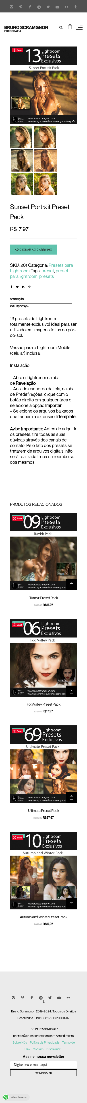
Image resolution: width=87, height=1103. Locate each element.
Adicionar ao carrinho (33, 249)
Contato (38, 1049)
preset (47, 270)
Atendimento (65, 1036)
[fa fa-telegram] (40, 7)
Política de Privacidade (44, 1042)
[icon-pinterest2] (22, 7)
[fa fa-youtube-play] (58, 7)
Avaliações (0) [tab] (19, 306)
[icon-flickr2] (67, 7)
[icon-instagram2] (13, 7)
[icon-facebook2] (31, 7)
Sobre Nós (19, 1042)
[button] (71, 584)
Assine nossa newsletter (43, 1056)
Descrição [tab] (17, 299)
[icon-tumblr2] (75, 7)
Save (19, 50)
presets (46, 276)
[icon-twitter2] (49, 7)
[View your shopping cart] (69, 27)
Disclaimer (53, 1049)
